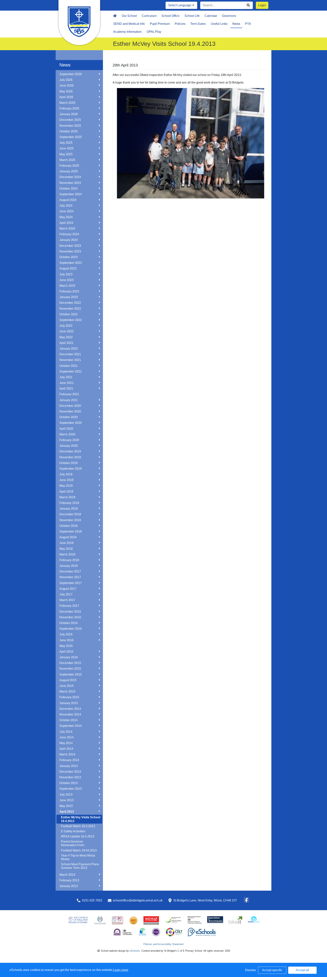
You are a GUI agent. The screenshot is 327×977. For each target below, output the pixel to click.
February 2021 (69, 394)
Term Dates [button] (198, 23)
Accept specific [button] (272, 970)
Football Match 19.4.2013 (78, 826)
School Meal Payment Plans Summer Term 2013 (80, 866)
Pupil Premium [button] (160, 23)
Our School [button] (129, 15)
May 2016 (66, 645)
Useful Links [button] (219, 23)
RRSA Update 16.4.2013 (77, 836)
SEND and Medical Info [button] (129, 23)
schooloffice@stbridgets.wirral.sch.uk (138, 900)
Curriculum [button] (149, 15)
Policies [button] (180, 23)
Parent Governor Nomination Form (72, 843)
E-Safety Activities (73, 831)
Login (262, 5)
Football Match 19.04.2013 (79, 850)
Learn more (120, 970)
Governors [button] (229, 15)
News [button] (236, 23)
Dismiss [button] (250, 970)
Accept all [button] (302, 970)
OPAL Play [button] (154, 31)
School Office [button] (170, 15)
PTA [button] (248, 23)
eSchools (135, 950)
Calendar (211, 15)
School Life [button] (192, 15)
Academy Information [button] (127, 31)
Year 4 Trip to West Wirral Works (78, 857)
